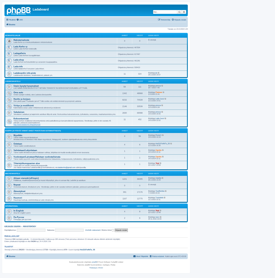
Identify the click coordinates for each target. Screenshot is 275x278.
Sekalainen (19, 112)
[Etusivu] (19, 10)
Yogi (157, 163)
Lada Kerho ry (20, 46)
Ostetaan (18, 144)
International (11, 206)
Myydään (18, 135)
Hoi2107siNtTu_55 (162, 143)
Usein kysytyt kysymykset (26, 86)
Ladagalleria (20, 53)
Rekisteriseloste (21, 40)
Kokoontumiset (21, 118)
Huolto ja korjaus (22, 99)
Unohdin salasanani (92, 230)
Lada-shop (19, 60)
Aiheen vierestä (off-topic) (26, 178)
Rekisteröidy (29, 226)
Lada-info (18, 66)
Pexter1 (158, 135)
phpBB (94, 262)
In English (19, 210)
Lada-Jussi (159, 99)
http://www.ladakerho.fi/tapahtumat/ (27, 125)
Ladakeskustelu (12, 81)
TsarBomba (159, 191)
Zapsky (158, 150)
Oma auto (18, 92)
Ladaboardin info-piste (25, 73)
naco (157, 217)
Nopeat (17, 185)
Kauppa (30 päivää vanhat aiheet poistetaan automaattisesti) (33, 131)
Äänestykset (19, 191)
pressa (158, 86)
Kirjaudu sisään (12, 226)
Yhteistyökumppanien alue (27, 163)
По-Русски (19, 217)
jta (156, 73)
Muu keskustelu (12, 173)
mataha (158, 178)
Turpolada (159, 198)
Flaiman (158, 92)
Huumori (18, 198)
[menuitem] (19, 20)
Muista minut (107, 230)
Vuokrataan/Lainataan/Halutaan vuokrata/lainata (37, 157)
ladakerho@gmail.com (66, 167)
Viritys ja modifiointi (24, 105)
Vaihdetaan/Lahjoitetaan (25, 150)
